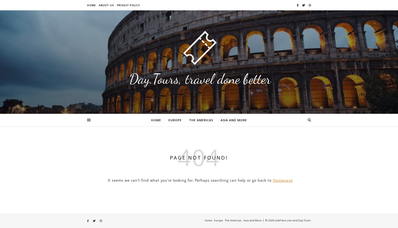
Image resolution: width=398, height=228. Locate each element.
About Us (106, 5)
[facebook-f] (298, 5)
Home (91, 5)
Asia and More (234, 120)
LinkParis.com (283, 220)
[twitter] (304, 5)
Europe (175, 120)
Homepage (283, 180)
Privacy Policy (128, 5)
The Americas (201, 120)
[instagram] (310, 5)
